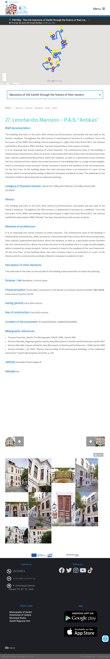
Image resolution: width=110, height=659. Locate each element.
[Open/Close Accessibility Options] (105, 638)
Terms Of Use (102, 656)
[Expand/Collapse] (12, 108)
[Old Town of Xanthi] (16, 10)
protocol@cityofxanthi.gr (24, 578)
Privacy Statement (87, 656)
